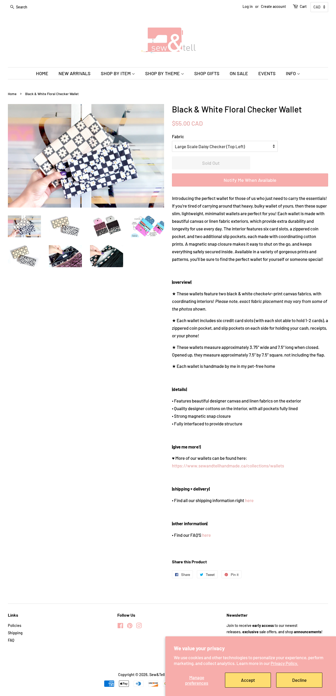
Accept (248, 680)
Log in (248, 6)
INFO (291, 73)
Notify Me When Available (250, 180)
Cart (303, 6)
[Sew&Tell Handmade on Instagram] (139, 626)
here (249, 500)
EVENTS (267, 73)
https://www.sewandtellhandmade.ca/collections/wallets (228, 465)
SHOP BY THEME (163, 73)
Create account (273, 6)
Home (12, 94)
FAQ (11, 640)
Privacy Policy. (284, 663)
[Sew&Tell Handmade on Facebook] (120, 626)
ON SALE (239, 73)
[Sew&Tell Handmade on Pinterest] (130, 626)
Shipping (15, 633)
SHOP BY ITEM (116, 73)
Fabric (178, 136)
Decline (299, 680)
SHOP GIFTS (206, 73)
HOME (42, 73)
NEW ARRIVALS (75, 73)
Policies (14, 625)
